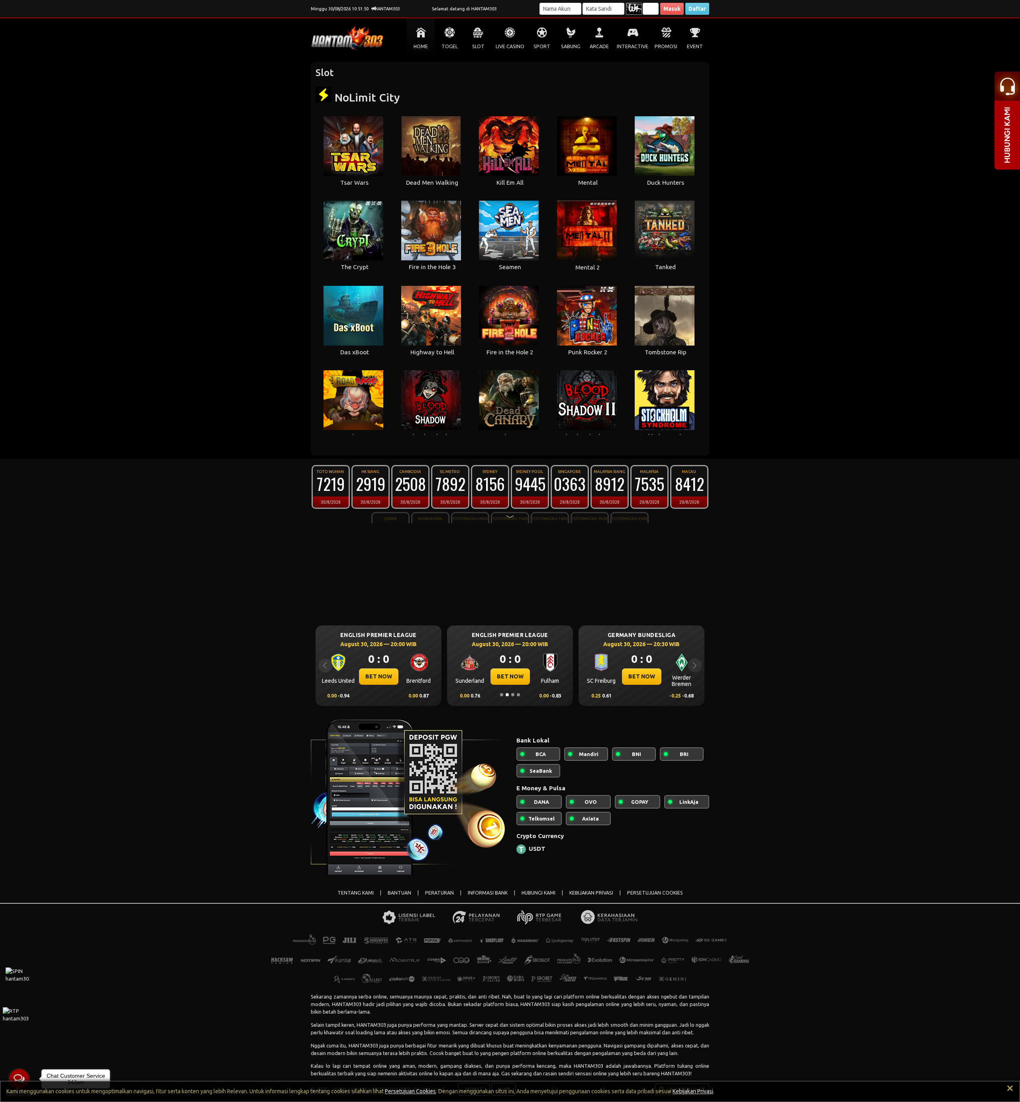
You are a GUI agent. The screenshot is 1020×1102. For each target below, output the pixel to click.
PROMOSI (666, 46)
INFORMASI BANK (488, 892)
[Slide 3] (512, 694)
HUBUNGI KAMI (538, 892)
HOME (421, 46)
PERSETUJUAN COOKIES (655, 892)
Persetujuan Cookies (410, 1091)
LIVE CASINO (510, 46)
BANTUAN (399, 892)
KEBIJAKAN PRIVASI (591, 892)
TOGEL (449, 46)
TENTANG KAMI (355, 892)
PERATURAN (439, 892)
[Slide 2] (507, 694)
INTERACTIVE (632, 46)
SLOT (478, 46)
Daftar (697, 9)
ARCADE (599, 46)
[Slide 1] (501, 694)
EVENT (695, 46)
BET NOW (378, 676)
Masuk (672, 9)
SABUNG (571, 46)
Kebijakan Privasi (693, 1091)
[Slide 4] (518, 694)
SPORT (542, 46)
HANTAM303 (346, 1004)
